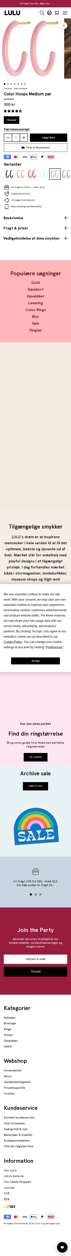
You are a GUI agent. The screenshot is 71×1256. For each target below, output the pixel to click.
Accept (35, 660)
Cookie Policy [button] (13, 642)
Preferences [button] (54, 647)
